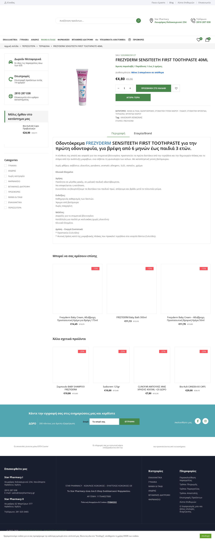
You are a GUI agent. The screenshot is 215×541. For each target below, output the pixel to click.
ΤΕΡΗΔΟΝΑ (44, 46)
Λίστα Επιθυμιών (188, 502)
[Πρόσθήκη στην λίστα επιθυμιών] (176, 88)
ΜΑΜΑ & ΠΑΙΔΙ (48, 39)
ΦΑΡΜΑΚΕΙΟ (63, 39)
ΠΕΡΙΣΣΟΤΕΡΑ (28, 46)
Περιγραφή (118, 133)
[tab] (118, 134)
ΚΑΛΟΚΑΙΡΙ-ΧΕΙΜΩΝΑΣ (131, 117)
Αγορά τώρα (133, 97)
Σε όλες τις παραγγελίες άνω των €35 (28, 64)
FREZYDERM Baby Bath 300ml (131, 317)
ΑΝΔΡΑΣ (35, 39)
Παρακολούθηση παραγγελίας (188, 479)
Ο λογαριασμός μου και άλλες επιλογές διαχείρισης (191, 509)
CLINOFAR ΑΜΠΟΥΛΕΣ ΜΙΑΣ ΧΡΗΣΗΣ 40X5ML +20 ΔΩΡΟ (152, 388)
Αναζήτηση (138, 20)
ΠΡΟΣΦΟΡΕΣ (138, 39)
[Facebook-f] (198, 421)
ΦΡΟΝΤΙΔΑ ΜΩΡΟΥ (133, 114)
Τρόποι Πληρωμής (188, 484)
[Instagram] (205, 421)
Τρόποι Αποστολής (189, 493)
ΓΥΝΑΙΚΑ (24, 39)
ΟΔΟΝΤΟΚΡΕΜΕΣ (147, 111)
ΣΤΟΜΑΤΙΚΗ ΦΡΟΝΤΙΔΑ (196, 111)
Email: (86, 421)
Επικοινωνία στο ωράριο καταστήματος (26, 98)
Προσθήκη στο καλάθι (153, 88)
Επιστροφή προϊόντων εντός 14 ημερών (28, 81)
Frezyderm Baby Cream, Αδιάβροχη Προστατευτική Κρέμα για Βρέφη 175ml (77, 319)
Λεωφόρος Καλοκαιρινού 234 (170, 22)
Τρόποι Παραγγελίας (189, 489)
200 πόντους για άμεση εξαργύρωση (57, 423)
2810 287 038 (203, 22)
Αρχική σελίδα (11, 46)
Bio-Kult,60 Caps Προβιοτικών (31, 127)
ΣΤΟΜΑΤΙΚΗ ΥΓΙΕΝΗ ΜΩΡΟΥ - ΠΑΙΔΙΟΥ (170, 111)
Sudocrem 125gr (111, 386)
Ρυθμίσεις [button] (112, 502)
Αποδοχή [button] (206, 536)
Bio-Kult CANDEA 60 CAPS (192, 386)
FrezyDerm (129, 121)
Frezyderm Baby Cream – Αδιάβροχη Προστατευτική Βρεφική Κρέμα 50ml (185, 319)
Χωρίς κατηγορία (16, 176)
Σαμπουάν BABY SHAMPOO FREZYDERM (71, 388)
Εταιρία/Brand (143, 133)
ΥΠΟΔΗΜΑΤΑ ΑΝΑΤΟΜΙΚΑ (112, 39)
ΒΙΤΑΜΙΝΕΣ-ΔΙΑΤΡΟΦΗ (82, 39)
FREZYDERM (99, 143)
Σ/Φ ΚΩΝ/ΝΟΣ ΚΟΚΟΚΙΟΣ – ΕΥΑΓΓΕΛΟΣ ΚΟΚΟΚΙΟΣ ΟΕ (43, 530)
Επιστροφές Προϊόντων (191, 497)
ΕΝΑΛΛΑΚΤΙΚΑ (10, 39)
